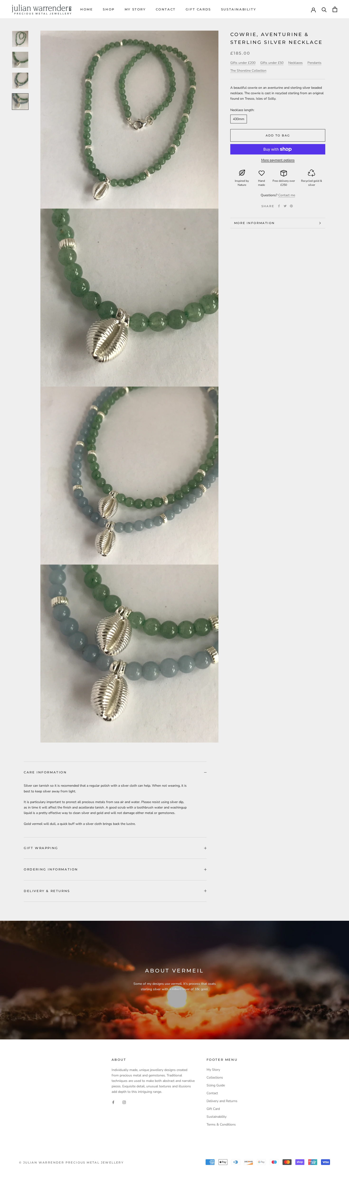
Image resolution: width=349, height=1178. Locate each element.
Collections (215, 1077)
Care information (45, 772)
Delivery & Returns (47, 891)
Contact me (286, 195)
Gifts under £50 (271, 63)
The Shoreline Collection (248, 70)
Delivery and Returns (222, 1101)
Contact (166, 9)
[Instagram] (124, 1102)
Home (86, 9)
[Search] (324, 9)
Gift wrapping (41, 848)
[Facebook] (279, 206)
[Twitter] (285, 206)
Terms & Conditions (221, 1124)
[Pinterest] (291, 206)
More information (254, 223)
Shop (108, 9)
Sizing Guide (216, 1085)
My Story (135, 9)
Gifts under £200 (242, 63)
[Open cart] (335, 9)
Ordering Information (51, 869)
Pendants (314, 63)
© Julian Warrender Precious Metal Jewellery (71, 1162)
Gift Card (213, 1109)
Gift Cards (198, 9)
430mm (238, 119)
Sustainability (238, 9)
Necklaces (295, 63)
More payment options (278, 160)
